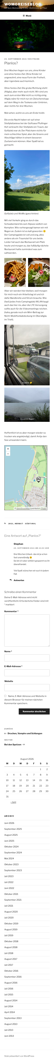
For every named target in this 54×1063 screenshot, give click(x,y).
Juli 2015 (8, 994)
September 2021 (12, 900)
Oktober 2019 (11, 923)
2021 (11, 524)
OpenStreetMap (23, 508)
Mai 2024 (9, 858)
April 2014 (9, 1012)
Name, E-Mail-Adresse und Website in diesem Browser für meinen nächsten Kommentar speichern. (25, 700)
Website (8, 681)
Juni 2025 (9, 841)
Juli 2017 (8, 965)
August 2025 (11, 835)
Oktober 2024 (11, 846)
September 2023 (13, 870)
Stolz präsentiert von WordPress (19, 1056)
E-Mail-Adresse (13, 666)
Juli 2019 (8, 935)
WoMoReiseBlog (22, 4)
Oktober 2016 (11, 971)
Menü (28, 15)
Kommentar (11, 611)
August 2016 (10, 982)
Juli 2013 (8, 1030)
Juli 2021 (8, 906)
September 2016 (13, 977)
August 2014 (10, 1000)
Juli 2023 (9, 876)
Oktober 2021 (11, 894)
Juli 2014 (8, 1006)
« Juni (13, 802)
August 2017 (10, 959)
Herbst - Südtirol (25, 524)
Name (8, 651)
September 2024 (13, 852)
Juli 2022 (8, 882)
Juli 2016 (8, 988)
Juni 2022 (9, 888)
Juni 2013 (9, 1036)
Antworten (19, 580)
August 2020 (11, 911)
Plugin (43, 508)
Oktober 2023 (11, 864)
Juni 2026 (9, 823)
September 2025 (13, 829)
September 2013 (13, 1018)
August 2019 (10, 929)
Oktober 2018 (11, 941)
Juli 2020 (9, 917)
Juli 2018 (8, 953)
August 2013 (10, 1024)
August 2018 (10, 947)
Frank (36, 59)
